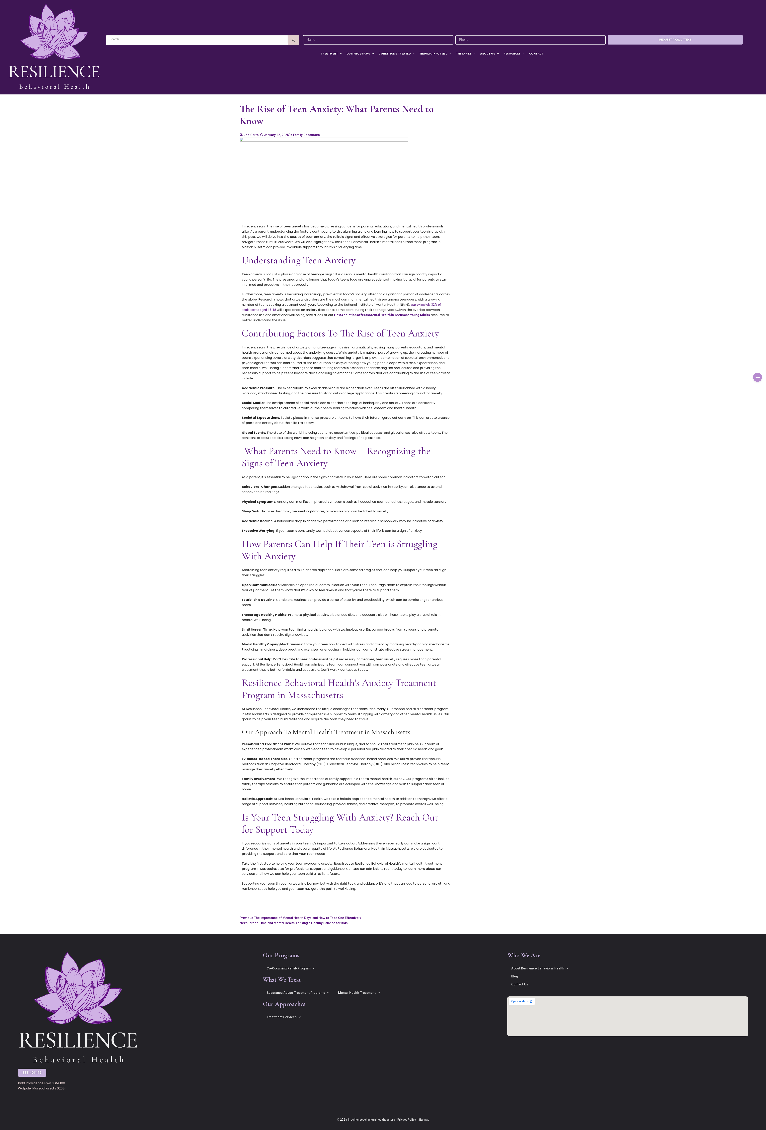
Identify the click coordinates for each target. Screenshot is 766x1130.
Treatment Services (282, 1017)
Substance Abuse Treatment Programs (296, 993)
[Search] (293, 40)
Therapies (464, 54)
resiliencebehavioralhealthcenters (372, 1119)
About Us (487, 54)
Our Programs (358, 54)
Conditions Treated (395, 54)
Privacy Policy (406, 1119)
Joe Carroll (251, 135)
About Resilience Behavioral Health (537, 968)
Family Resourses (306, 135)
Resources (512, 54)
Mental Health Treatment (357, 993)
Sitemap (423, 1119)
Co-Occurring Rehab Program (289, 968)
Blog (514, 976)
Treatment (329, 54)
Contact (536, 54)
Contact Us (519, 984)
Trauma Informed (433, 54)
